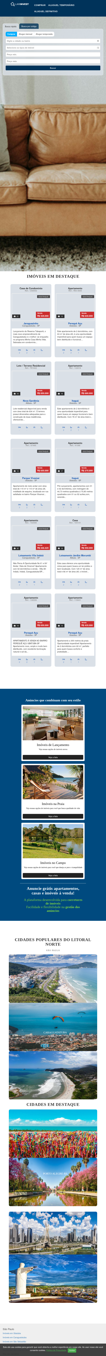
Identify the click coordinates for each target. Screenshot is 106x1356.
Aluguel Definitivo (46, 11)
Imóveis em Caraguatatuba (14, 1337)
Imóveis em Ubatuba (12, 1333)
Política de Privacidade (56, 1350)
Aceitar (72, 1350)
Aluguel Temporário (61, 5)
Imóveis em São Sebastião (14, 1341)
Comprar (40, 5)
